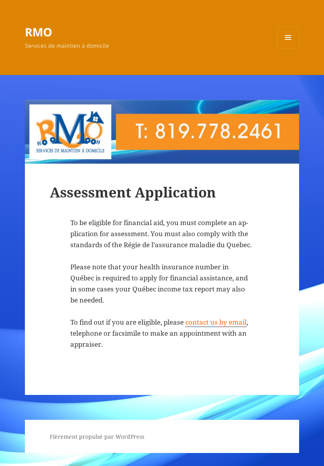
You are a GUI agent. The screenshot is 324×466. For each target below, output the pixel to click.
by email (233, 322)
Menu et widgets (288, 48)
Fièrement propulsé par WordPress (97, 436)
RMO (38, 31)
